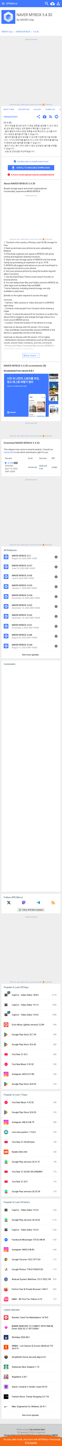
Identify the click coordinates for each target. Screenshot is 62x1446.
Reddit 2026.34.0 (19, 1152)
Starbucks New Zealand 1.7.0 (25, 1367)
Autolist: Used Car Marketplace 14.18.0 (30, 1317)
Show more (29, 355)
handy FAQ (9, 452)
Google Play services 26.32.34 (26, 1191)
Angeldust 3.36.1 (19, 1377)
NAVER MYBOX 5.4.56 (22, 575)
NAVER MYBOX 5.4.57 (22, 565)
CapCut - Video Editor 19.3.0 (25, 1210)
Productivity (11, 117)
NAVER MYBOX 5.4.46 (22, 635)
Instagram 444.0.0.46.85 (23, 1249)
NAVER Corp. (27, 19)
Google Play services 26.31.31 (26, 1162)
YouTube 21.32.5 (19, 1054)
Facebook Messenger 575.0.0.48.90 (28, 1239)
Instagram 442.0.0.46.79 (23, 1122)
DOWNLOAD (50, 109)
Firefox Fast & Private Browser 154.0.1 (30, 1289)
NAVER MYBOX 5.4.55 (22, 585)
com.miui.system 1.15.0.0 (24, 1132)
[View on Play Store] (44, 117)
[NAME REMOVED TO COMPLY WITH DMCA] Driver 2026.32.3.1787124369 (32, 1327)
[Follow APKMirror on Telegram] (38, 903)
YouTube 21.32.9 (19, 1181)
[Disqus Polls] (31, 704)
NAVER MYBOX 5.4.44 (22, 645)
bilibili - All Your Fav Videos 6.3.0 (27, 1299)
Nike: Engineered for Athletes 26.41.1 (29, 1406)
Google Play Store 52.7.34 (24, 1034)
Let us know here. (37, 1429)
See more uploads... (31, 655)
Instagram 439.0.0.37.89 (23, 1074)
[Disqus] (31, 779)
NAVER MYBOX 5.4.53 (22, 605)
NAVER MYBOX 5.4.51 (22, 625)
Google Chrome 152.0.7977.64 (26, 1259)
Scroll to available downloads (33, 168)
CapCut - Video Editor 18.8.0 (25, 995)
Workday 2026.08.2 (21, 1337)
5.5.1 (31, 371)
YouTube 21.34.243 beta (23, 1142)
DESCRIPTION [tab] (23, 109)
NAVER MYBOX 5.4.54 (22, 595)
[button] (38, 117)
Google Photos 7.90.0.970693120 (27, 1269)
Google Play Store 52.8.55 (24, 1084)
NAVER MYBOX (23, 32)
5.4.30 (10, 463)
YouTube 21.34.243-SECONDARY (27, 1171)
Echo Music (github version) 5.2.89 (28, 1024)
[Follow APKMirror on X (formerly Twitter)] (9, 903)
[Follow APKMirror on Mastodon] (23, 903)
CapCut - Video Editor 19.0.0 (25, 1014)
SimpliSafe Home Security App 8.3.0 (29, 1357)
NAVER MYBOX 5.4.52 (22, 615)
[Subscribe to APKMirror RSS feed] (53, 903)
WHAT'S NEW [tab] (9, 109)
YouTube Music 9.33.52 (23, 1064)
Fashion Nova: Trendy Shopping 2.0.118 (30, 1396)
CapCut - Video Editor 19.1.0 (25, 1005)
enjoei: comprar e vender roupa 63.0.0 (29, 1386)
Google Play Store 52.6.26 (24, 1044)
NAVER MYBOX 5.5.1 (21, 555)
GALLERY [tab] (37, 109)
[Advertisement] (31, 72)
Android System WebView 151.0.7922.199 (31, 1279)
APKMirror (12, 3)
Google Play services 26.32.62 (26, 1220)
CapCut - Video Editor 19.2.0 (25, 1230)
